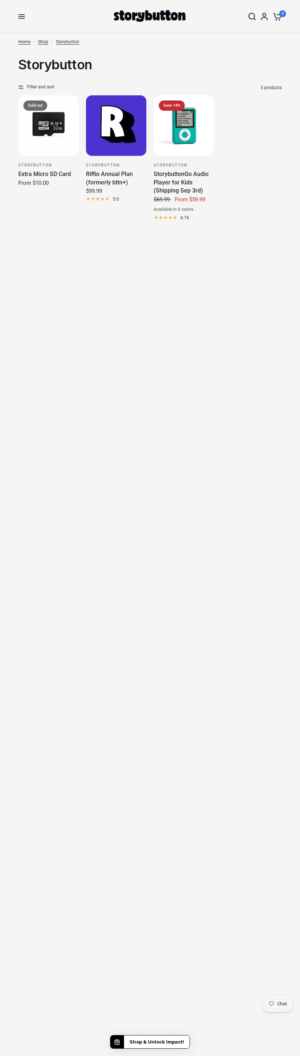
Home (24, 41)
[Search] (252, 16)
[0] (276, 16)
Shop (43, 41)
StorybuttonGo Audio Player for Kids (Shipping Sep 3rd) (181, 182)
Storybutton (67, 41)
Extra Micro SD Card (44, 173)
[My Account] (264, 16)
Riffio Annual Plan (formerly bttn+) (109, 178)
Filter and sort (41, 86)
